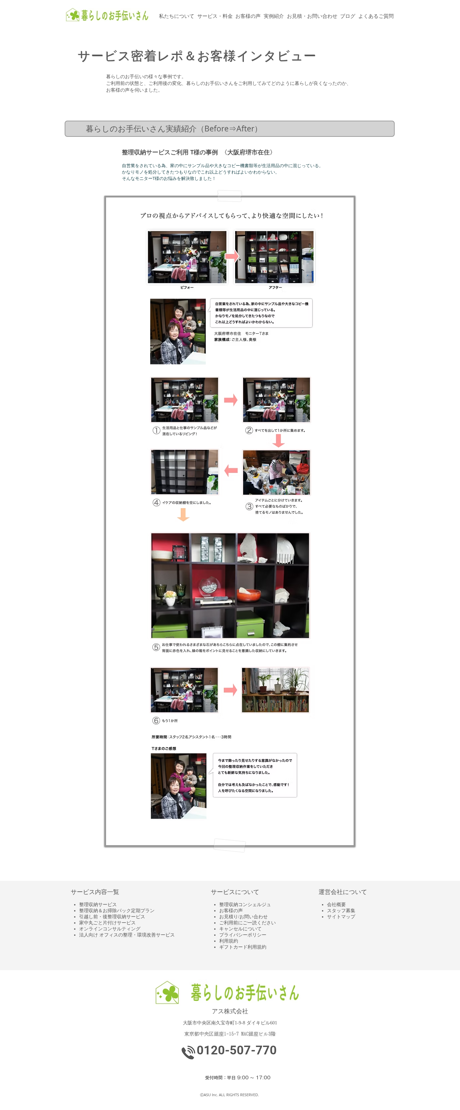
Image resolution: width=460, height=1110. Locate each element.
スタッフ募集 (341, 910)
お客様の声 (231, 910)
